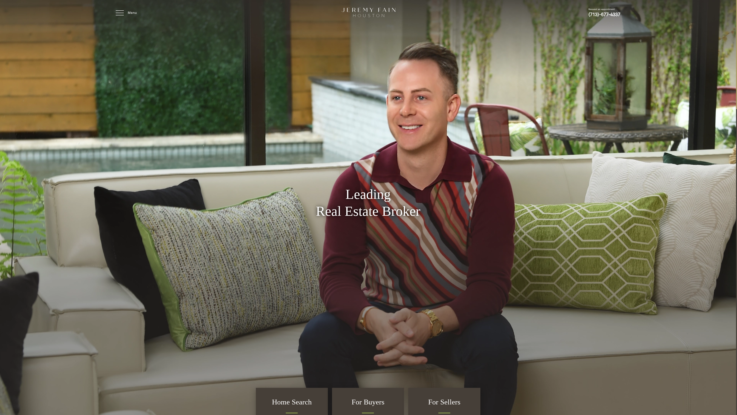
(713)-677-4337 (604, 14)
